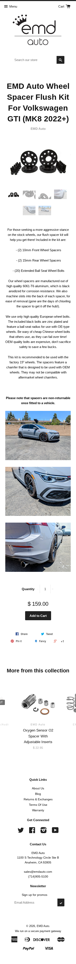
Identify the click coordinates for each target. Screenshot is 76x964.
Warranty (38, 810)
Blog (38, 793)
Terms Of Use (38, 804)
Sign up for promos (34, 894)
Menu (13, 6)
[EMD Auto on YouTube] (55, 831)
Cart (61, 6)
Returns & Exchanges (38, 799)
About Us (38, 788)
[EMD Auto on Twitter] (21, 831)
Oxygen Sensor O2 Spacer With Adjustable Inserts (38, 736)
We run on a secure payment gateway (38, 931)
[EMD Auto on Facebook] (32, 831)
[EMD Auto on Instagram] (43, 831)
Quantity (28, 589)
